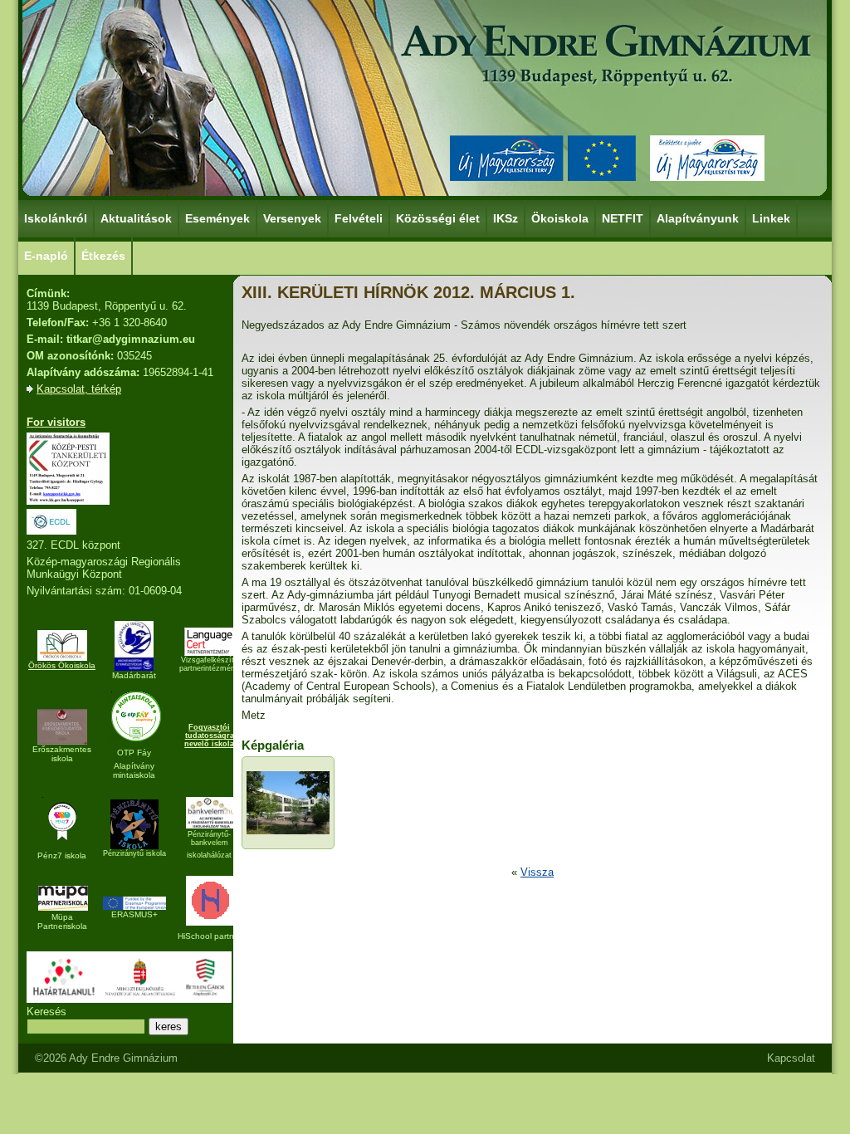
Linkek (771, 218)
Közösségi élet (438, 218)
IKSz (505, 218)
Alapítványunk (698, 218)
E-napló (46, 255)
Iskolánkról (55, 218)
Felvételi (359, 218)
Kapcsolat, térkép (79, 389)
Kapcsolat (791, 1058)
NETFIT (622, 218)
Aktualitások (136, 218)
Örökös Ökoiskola (61, 665)
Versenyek (292, 218)
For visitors (56, 422)
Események (217, 218)
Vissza (537, 872)
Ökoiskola (560, 218)
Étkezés (103, 255)
